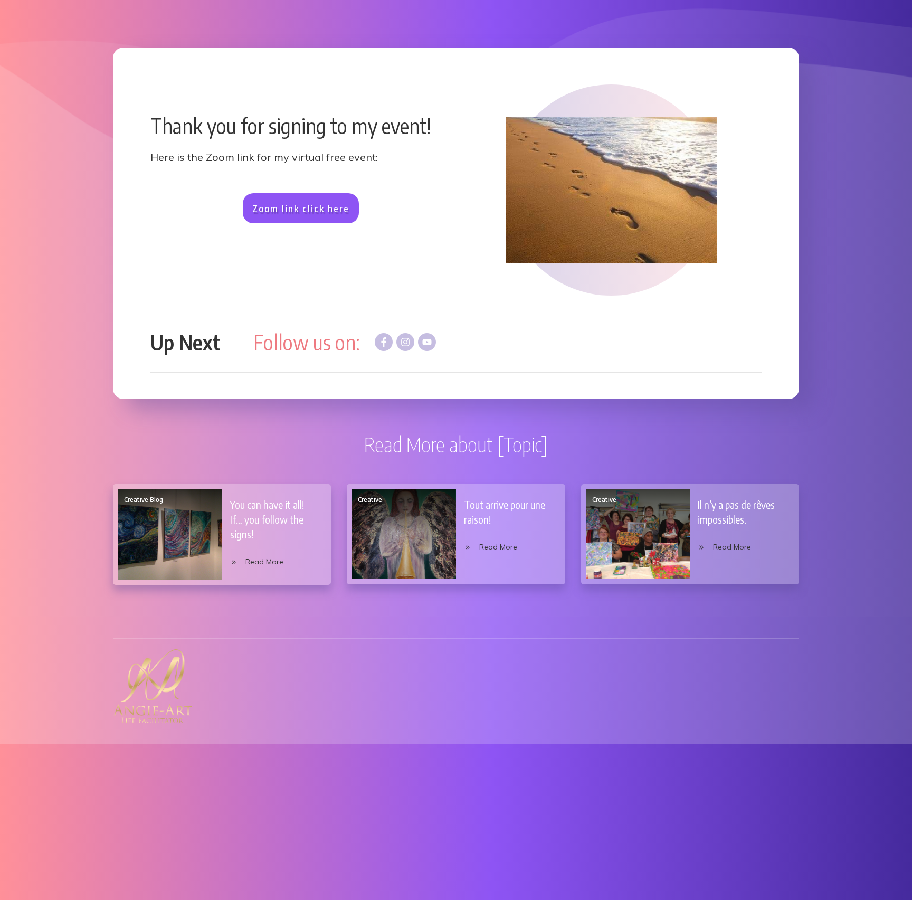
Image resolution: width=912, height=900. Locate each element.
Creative (370, 499)
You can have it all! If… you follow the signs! (267, 519)
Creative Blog (143, 499)
